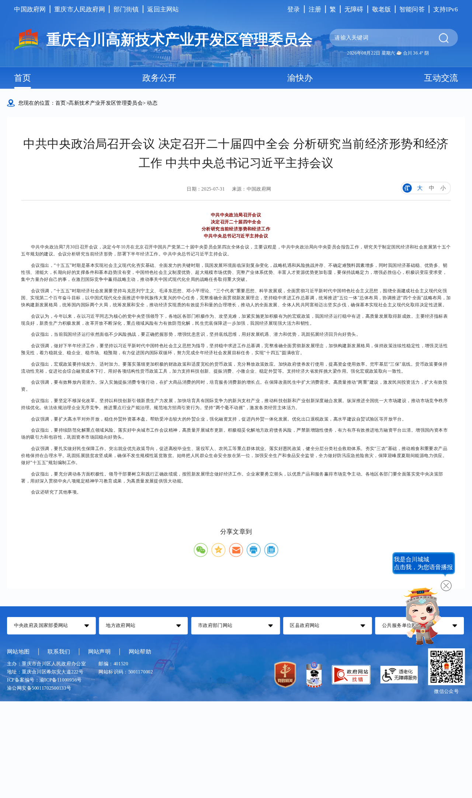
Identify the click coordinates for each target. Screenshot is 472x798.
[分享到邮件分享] (236, 550)
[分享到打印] (254, 550)
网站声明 (99, 651)
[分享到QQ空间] (218, 550)
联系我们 (59, 651)
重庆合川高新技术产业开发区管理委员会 (179, 40)
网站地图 (18, 651)
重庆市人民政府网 (79, 9)
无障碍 (354, 9)
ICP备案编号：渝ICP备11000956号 (44, 680)
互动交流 (441, 78)
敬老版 (381, 9)
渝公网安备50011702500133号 (39, 688)
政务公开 (159, 78)
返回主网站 (163, 9)
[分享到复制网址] (271, 550)
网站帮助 (140, 651)
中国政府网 (30, 9)
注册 (315, 9)
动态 (152, 102)
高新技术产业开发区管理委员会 (106, 102)
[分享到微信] (201, 550)
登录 (293, 9)
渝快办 (300, 78)
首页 (22, 78)
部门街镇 (126, 9)
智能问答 (412, 9)
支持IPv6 (445, 9)
